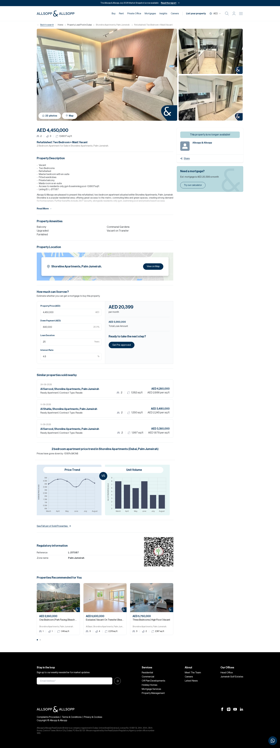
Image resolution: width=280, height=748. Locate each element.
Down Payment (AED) (50, 321)
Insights (163, 13)
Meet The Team (193, 672)
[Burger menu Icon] (241, 13)
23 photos (51, 116)
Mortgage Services (151, 689)
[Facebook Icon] (222, 709)
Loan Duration (47, 335)
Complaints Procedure (48, 717)
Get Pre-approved (121, 345)
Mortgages (150, 13)
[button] (234, 13)
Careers (175, 13)
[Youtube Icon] (235, 709)
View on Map (153, 266)
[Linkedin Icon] (241, 709)
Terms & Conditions (72, 717)
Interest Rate (46, 350)
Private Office (134, 13)
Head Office (226, 672)
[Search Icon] (227, 13)
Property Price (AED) (50, 306)
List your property (196, 13)
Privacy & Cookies (93, 717)
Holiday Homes (149, 685)
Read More (43, 208)
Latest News (191, 681)
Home (60, 25)
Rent (121, 13)
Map (71, 116)
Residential (147, 672)
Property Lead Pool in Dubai (79, 25)
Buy (114, 13)
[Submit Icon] (116, 680)
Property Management (153, 693)
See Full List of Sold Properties (52, 526)
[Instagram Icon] (228, 709)
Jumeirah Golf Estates (231, 677)
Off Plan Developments (153, 681)
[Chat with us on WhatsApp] (272, 740)
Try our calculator (193, 185)
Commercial (148, 677)
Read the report (168, 3)
